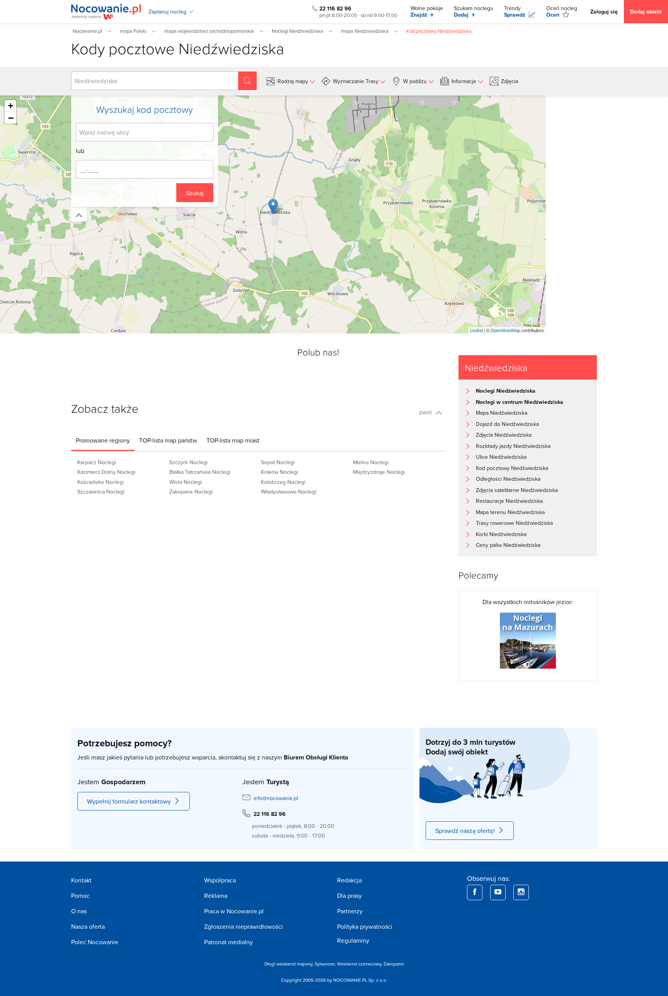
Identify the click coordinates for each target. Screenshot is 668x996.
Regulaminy (353, 940)
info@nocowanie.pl (276, 798)
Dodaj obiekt (646, 11)
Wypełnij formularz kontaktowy (129, 801)
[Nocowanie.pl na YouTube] (498, 892)
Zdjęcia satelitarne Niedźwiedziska (517, 490)
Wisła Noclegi (185, 482)
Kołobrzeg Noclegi (283, 482)
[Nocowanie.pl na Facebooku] (474, 892)
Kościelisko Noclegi (100, 482)
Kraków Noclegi (279, 472)
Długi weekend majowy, (289, 963)
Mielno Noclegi (371, 462)
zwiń (426, 412)
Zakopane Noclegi (191, 491)
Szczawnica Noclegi (100, 491)
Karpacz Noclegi (96, 462)
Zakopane (393, 963)
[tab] (103, 440)
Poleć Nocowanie (94, 942)
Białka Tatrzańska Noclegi (199, 472)
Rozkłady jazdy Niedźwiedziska (513, 446)
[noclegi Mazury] (528, 639)
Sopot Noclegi (278, 462)
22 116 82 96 (335, 8)
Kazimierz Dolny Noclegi (106, 472)
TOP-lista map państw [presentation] (168, 440)
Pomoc (80, 895)
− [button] (11, 117)
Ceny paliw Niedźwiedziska (508, 545)
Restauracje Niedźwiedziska (509, 501)
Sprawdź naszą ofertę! (465, 830)
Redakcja (349, 880)
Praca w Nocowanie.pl (234, 911)
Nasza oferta (88, 926)
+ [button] (10, 106)
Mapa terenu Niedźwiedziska (510, 512)
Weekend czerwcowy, (360, 963)
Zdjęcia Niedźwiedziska (504, 435)
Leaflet (476, 330)
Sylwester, (326, 963)
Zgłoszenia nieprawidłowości (243, 926)
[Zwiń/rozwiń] (79, 214)
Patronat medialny (228, 942)
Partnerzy (350, 911)
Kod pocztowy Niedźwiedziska (512, 468)
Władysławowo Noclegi (288, 491)
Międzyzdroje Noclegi (379, 472)
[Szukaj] (247, 81)
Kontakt (81, 880)
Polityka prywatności (364, 926)
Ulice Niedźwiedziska (501, 457)
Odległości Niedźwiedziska (508, 479)
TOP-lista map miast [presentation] (232, 440)
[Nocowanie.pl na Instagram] (521, 892)
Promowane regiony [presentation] (103, 440)
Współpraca (220, 880)
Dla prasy (349, 895)
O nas (79, 911)
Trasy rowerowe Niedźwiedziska (514, 523)
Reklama (215, 895)
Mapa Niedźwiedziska (501, 413)
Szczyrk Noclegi (188, 462)
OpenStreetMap (505, 330)
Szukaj (195, 193)
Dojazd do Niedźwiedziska (507, 424)
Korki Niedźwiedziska (501, 534)
